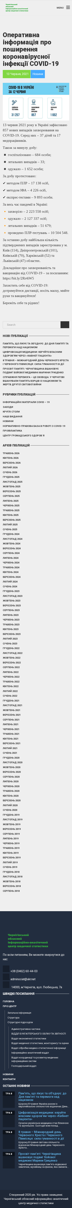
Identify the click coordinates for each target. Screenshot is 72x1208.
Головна (8, 1001)
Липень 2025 (10, 500)
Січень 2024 (10, 586)
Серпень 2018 (11, 891)
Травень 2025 (11, 510)
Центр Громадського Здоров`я (23, 435)
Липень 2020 (10, 781)
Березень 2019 (11, 857)
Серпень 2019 (11, 833)
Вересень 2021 (12, 714)
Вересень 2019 (12, 829)
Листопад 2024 (12, 538)
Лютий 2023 (10, 638)
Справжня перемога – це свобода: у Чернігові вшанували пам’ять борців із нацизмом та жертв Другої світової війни (33, 381)
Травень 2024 (11, 567)
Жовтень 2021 (11, 710)
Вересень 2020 (12, 772)
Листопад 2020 (12, 762)
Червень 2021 (11, 729)
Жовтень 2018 (11, 881)
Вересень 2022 (12, 662)
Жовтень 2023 (11, 600)
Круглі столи (11, 411)
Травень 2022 (11, 681)
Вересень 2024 (12, 548)
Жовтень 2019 (11, 824)
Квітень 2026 (10, 458)
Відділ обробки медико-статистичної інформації (38, 1048)
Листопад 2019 (12, 819)
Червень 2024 (11, 562)
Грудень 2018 (11, 872)
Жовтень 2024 (11, 543)
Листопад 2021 (12, 705)
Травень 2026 (11, 453)
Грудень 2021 (11, 700)
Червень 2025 (11, 505)
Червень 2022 (11, 676)
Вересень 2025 (12, 491)
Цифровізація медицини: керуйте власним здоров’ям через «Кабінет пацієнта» (32, 354)
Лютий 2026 (10, 467)
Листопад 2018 (12, 876)
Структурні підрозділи (20, 1022)
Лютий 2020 (10, 805)
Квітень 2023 (10, 629)
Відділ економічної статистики (28, 1038)
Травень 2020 (11, 791)
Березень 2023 (11, 634)
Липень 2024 (10, 558)
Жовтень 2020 (11, 767)
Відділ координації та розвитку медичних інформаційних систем (34, 1059)
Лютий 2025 (10, 524)
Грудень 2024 (11, 534)
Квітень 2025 (10, 515)
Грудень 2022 (11, 648)
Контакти (9, 1079)
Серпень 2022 (11, 667)
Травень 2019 (11, 848)
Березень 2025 (11, 519)
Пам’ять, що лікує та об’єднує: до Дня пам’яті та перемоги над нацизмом (35, 345)
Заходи (8, 407)
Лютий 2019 (10, 862)
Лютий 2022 (10, 691)
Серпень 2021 (11, 719)
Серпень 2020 (11, 776)
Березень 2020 (11, 800)
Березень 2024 (11, 577)
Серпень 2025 (11, 496)
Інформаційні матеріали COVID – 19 (26, 402)
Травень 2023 (11, 624)
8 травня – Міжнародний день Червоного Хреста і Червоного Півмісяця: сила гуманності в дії (36, 362)
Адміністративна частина (25, 1029)
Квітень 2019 (10, 852)
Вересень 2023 (12, 605)
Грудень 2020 (11, 757)
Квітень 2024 (10, 572)
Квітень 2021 (10, 738)
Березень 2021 (11, 743)
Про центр (10, 1006)
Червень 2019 (11, 843)
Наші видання (12, 416)
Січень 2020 (10, 810)
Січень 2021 (10, 752)
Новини (8, 421)
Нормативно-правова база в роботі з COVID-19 (34, 426)
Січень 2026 (10, 472)
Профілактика (12, 430)
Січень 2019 (10, 867)
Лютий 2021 (10, 748)
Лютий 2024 (10, 581)
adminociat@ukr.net (23, 979)
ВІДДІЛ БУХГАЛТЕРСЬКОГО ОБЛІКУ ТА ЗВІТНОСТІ (38, 1033)
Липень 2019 (10, 838)
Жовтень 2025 (11, 486)
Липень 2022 (10, 672)
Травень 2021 (11, 733)
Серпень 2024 (11, 553)
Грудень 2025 (11, 477)
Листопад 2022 (12, 653)
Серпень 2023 (11, 610)
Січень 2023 (10, 643)
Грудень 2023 (11, 591)
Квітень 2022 (10, 686)
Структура (13, 1017)
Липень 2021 (10, 724)
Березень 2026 (11, 462)
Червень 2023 (11, 619)
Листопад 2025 (12, 481)
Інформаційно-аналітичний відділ (30, 1052)
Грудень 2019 (11, 814)
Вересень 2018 (12, 886)
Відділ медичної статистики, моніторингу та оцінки (40, 1043)
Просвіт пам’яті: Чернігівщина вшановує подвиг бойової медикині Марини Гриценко (33, 370)
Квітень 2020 (10, 795)
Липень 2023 (10, 615)
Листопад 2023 (12, 596)
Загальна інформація (19, 1012)
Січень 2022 (10, 695)
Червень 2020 (11, 786)
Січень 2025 (10, 529)
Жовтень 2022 (11, 657)
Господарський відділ (23, 1066)
